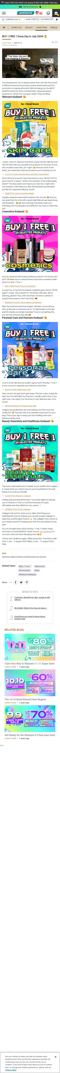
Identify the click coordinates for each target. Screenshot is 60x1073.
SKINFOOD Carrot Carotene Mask (19, 193)
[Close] (55, 1057)
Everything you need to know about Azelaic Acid (29, 617)
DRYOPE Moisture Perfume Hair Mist (20, 406)
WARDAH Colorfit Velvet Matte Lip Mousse (23, 302)
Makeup (53, 27)
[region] (30, 1062)
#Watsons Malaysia (27, 574)
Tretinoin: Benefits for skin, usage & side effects (32, 598)
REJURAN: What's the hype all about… (30, 608)
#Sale (36, 570)
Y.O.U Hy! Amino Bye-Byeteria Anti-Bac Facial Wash (27, 174)
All (4, 27)
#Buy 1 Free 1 (25, 566)
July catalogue (45, 531)
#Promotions (24, 570)
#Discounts (40, 566)
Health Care (16, 27)
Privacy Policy (10, 1070)
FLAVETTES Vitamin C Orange (18, 496)
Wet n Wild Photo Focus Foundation (20, 286)
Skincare (29, 27)
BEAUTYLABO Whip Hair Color (18, 389)
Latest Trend (41, 27)
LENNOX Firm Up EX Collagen (17, 509)
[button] (56, 13)
